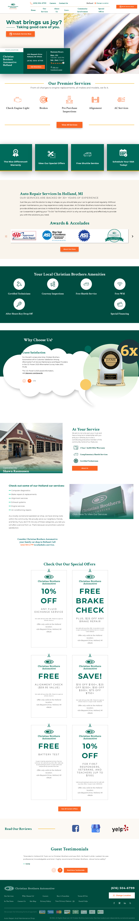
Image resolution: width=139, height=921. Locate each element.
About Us (84, 468)
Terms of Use (83, 896)
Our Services (9, 896)
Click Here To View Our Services (90, 514)
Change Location (102, 3)
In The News (8, 901)
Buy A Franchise (63, 896)
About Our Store (69, 249)
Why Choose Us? (28, 896)
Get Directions (36, 67)
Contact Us (63, 3)
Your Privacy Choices (63, 901)
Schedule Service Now (22, 34)
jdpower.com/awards (34, 373)
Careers (53, 3)
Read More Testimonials (75, 870)
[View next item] (133, 236)
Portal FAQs (83, 901)
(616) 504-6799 (39, 3)
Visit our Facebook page (56, 69)
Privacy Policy (45, 901)
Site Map (33, 901)
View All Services (69, 125)
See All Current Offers (69, 809)
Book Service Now (128, 6)
